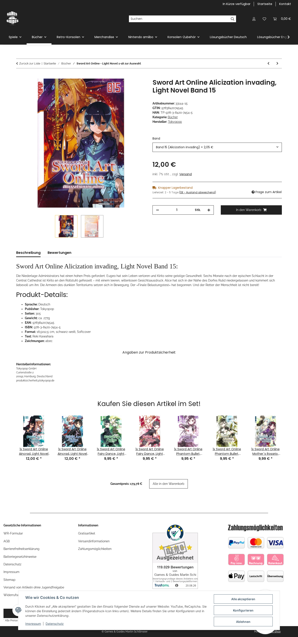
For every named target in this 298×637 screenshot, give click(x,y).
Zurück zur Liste (29, 63)
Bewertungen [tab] (59, 252)
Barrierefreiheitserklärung (21, 549)
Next (289, 433)
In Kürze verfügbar (236, 4)
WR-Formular (13, 533)
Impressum (33, 623)
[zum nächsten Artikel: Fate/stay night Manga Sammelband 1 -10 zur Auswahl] (277, 63)
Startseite (264, 4)
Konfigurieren (243, 610)
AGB (6, 541)
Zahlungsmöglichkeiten (94, 549)
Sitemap (9, 579)
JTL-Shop (275, 631)
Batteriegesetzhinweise (19, 556)
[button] (254, 18)
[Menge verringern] (157, 210)
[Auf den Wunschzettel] (136, 87)
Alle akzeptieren (243, 599)
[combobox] (217, 147)
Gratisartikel (86, 533)
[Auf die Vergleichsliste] (125, 87)
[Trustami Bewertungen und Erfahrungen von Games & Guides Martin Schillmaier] (175, 556)
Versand (185, 174)
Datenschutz (55, 623)
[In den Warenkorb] (19, 76)
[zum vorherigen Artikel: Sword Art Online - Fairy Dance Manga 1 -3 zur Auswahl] (268, 63)
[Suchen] (232, 19)
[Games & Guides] (12, 19)
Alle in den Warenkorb (168, 483)
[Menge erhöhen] (209, 210)
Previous (8, 433)
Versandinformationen (94, 541)
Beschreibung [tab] (28, 252)
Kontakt (285, 4)
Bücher (173, 117)
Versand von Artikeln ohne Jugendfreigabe (33, 587)
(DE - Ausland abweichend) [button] (197, 192)
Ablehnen (243, 622)
